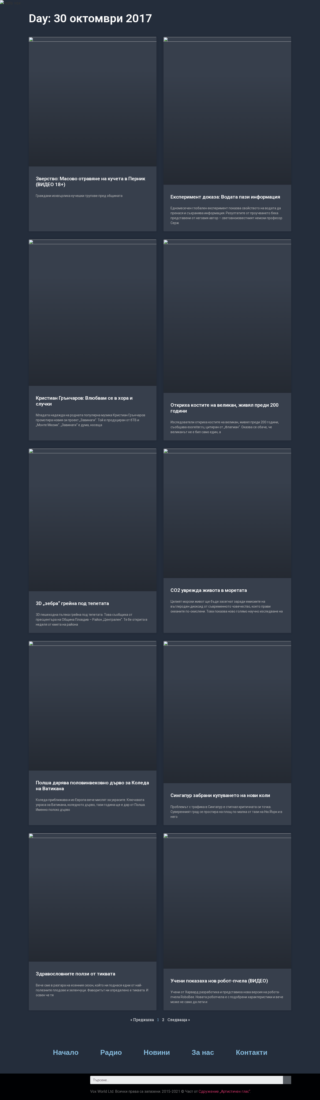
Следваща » (178, 1019)
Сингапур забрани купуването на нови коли (220, 795)
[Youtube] (60, 1082)
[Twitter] (47, 1082)
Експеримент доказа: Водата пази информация (225, 197)
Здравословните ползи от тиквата (75, 974)
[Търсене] (287, 1080)
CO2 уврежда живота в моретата (209, 590)
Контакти (251, 1052)
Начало (65, 1052)
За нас (203, 1052)
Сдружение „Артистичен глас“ (224, 1091)
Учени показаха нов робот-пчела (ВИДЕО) (219, 981)
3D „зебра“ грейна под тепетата (72, 603)
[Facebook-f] (35, 1082)
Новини (157, 1052)
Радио (111, 1052)
